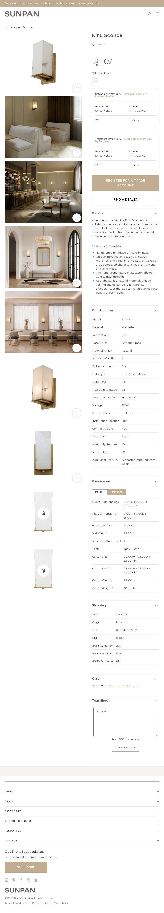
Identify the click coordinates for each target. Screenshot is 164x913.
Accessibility (61, 903)
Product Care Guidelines (121, 685)
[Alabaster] (95, 80)
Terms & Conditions (16, 903)
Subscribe (26, 867)
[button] (149, 14)
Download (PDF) (125, 747)
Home (9, 27)
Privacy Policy (40, 903)
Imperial (117, 492)
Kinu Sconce (24, 27)
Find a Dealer (125, 199)
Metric (99, 492)
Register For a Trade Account (125, 183)
